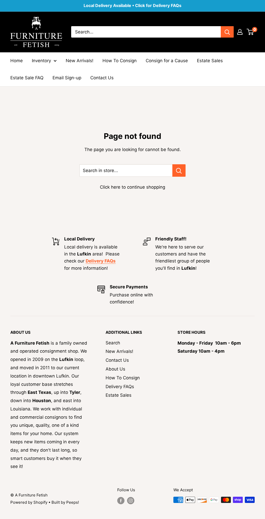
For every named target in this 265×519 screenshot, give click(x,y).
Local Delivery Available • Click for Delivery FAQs (132, 5)
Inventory (41, 60)
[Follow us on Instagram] (130, 500)
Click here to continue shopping (132, 187)
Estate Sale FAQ (26, 77)
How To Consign (119, 60)
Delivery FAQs (120, 386)
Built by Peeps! (65, 502)
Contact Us (102, 77)
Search (113, 342)
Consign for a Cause (167, 60)
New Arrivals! (79, 60)
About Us (115, 369)
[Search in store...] (179, 170)
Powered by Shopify (28, 502)
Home (16, 60)
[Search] (227, 32)
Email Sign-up (67, 77)
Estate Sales (210, 60)
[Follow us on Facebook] (120, 500)
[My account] (239, 32)
